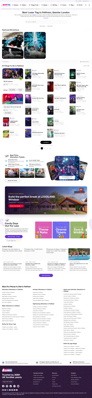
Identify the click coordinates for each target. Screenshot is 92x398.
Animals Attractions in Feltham (42, 289)
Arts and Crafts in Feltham (70, 296)
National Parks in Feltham (8, 298)
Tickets (24, 5)
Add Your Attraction (75, 379)
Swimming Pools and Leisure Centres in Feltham (13, 316)
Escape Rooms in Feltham (69, 306)
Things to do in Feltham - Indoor (9, 327)
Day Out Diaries (55, 375)
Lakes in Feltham (6, 310)
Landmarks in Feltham (38, 310)
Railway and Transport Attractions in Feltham (43, 314)
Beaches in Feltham (6, 308)
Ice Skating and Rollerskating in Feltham (73, 314)
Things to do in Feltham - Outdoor (10, 329)
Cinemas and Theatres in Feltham (71, 298)
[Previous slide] (87, 30)
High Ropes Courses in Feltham (9, 296)
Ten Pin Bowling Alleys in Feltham (71, 336)
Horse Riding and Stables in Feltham (72, 312)
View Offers (49, 26)
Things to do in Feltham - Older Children (73, 352)
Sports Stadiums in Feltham (39, 316)
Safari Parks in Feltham (38, 298)
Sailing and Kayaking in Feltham (9, 314)
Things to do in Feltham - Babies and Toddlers (74, 348)
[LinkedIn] (7, 386)
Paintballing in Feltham (69, 326)
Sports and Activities (29, 8)
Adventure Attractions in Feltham (12, 289)
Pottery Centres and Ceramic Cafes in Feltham (74, 328)
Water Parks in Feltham (7, 318)
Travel (64, 5)
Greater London (16, 8)
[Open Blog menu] (75, 5)
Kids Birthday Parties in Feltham (71, 322)
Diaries (45, 5)
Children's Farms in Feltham (39, 294)
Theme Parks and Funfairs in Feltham (41, 320)
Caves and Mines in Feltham (39, 308)
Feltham (22, 8)
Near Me (80, 5)
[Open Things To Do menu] (40, 5)
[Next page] (50, 148)
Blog (72, 5)
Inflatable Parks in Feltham (70, 320)
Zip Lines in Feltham (6, 302)
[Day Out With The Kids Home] (6, 5)
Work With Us (86, 1)
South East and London (6, 8)
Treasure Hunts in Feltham (39, 326)
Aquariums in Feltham (38, 292)
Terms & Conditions (75, 383)
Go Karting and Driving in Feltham (71, 310)
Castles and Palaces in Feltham (40, 306)
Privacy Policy (74, 381)
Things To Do (34, 5)
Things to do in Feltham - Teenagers (72, 354)
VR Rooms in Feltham (68, 340)
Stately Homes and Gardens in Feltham (42, 318)
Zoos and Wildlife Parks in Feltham (41, 300)
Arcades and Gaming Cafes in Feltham (73, 294)
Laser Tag (37, 8)
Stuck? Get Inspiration (37, 379)
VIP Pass (54, 5)
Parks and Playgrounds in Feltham (10, 300)
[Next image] (21, 73)
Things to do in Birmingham (38, 377)
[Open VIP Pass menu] (59, 5)
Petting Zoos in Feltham (38, 296)
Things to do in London (37, 375)
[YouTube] (18, 386)
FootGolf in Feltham (68, 308)
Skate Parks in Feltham (69, 330)
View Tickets (42, 26)
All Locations (35, 383)
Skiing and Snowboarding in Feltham (72, 332)
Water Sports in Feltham (7, 320)
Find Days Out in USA (56, 386)
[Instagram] (14, 386)
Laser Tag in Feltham (68, 324)
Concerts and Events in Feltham (71, 300)
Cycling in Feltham (68, 304)
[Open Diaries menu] (49, 5)
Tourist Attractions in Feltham (39, 322)
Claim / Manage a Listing (76, 377)
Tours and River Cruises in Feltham (41, 324)
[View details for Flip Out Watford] (12, 80)
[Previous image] (4, 73)
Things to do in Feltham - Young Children (73, 350)
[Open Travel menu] (67, 5)
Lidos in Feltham (6, 312)
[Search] (85, 5)
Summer (16, 5)
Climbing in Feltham (6, 294)
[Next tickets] (46, 173)
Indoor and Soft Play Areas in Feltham (72, 318)
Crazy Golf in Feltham (69, 302)
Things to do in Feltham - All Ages (71, 346)
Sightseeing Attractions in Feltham (43, 304)
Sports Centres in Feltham (70, 334)
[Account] (89, 5)
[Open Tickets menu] (27, 5)
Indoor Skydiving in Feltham (70, 316)
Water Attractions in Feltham (11, 306)
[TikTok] (11, 386)
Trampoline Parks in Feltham (70, 338)
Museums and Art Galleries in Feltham (41, 312)
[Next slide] (89, 30)
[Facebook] (3, 386)
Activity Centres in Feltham (8, 292)
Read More (46, 18)
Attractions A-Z (36, 381)
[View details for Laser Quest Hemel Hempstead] (12, 104)
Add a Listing (78, 1)
